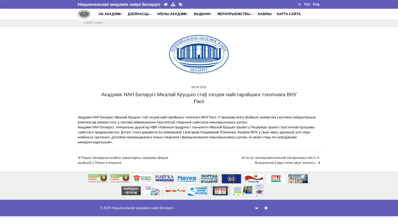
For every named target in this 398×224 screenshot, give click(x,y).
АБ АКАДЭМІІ (110, 14)
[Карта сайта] (173, 4)
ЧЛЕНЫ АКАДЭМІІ (172, 14)
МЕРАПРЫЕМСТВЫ (234, 14)
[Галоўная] (166, 4)
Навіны (99, 22)
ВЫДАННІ (202, 14)
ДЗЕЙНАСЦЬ (139, 14)
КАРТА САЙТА (289, 14)
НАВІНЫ (265, 14)
